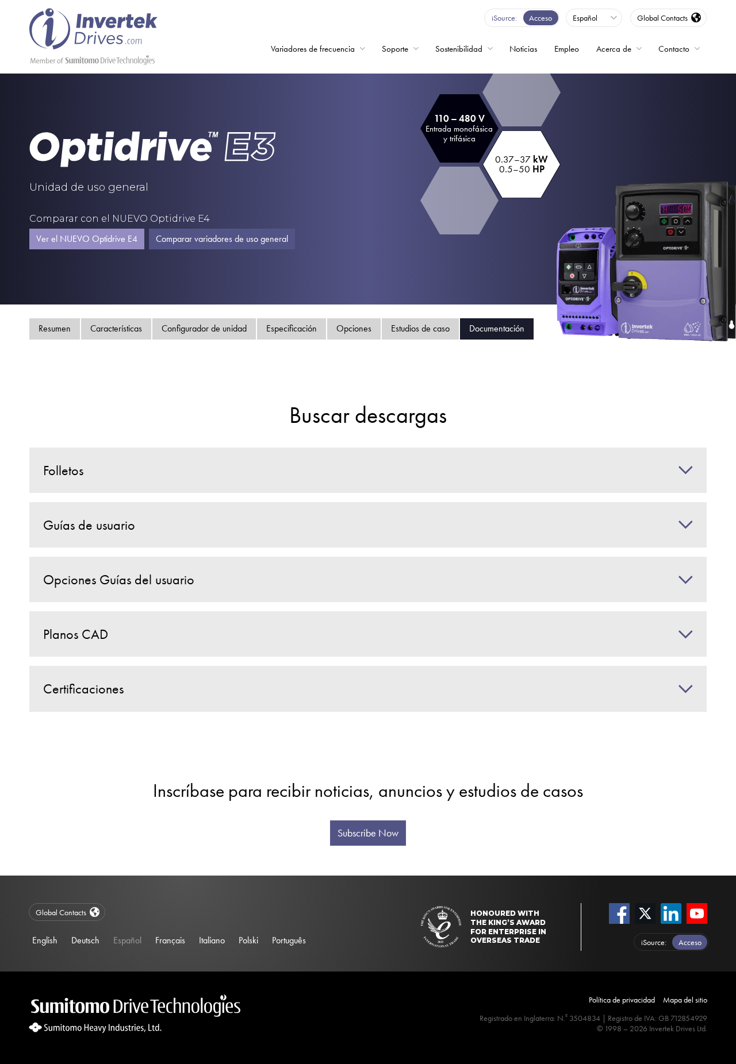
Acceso (540, 18)
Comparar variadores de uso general (222, 239)
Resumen (55, 328)
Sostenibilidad (458, 49)
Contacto (673, 49)
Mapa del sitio (685, 999)
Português (289, 940)
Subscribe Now (368, 833)
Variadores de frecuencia (313, 49)
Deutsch (85, 940)
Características (116, 328)
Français (170, 940)
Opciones (353, 328)
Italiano (212, 940)
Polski (248, 940)
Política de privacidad (622, 999)
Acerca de (613, 49)
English (44, 940)
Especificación (291, 328)
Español (127, 940)
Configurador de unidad (204, 328)
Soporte (395, 49)
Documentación (496, 328)
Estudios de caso (420, 328)
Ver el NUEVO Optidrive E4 (86, 239)
